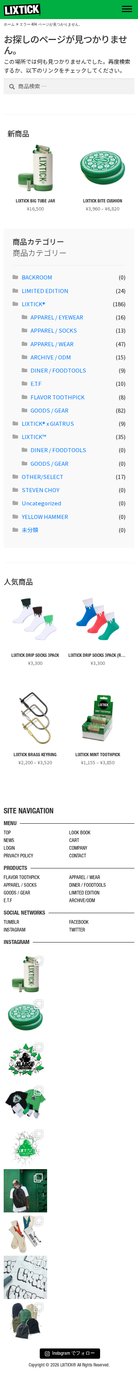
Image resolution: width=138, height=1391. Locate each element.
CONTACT (77, 856)
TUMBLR (11, 922)
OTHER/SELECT (42, 476)
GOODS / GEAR (49, 410)
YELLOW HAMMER (45, 516)
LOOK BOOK (80, 833)
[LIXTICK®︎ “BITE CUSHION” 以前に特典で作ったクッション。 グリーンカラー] (25, 1017)
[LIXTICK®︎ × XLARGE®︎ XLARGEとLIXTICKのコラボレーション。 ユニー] (25, 1060)
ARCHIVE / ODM (51, 357)
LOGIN (9, 848)
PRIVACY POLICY (18, 856)
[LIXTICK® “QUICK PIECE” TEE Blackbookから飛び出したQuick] (25, 1277)
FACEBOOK (79, 922)
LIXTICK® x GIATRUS (48, 423)
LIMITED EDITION (45, 290)
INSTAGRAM (14, 930)
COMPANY (78, 848)
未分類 (30, 530)
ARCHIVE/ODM (82, 901)
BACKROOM (37, 277)
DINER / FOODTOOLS (58, 370)
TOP (7, 833)
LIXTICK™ (34, 436)
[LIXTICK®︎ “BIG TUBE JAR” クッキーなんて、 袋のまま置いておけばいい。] (25, 974)
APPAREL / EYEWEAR (57, 317)
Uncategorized (41, 503)
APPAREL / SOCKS (54, 330)
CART (74, 841)
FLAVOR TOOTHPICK (58, 397)
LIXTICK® (33, 304)
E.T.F (36, 383)
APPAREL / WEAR (52, 344)
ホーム (9, 25)
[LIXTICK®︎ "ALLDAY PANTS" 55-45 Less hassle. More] (25, 1320)
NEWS (9, 841)
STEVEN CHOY (40, 490)
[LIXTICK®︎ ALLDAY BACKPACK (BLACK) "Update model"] (25, 1190)
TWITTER (77, 930)
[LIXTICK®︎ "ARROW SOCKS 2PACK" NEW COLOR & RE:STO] (25, 1234)
